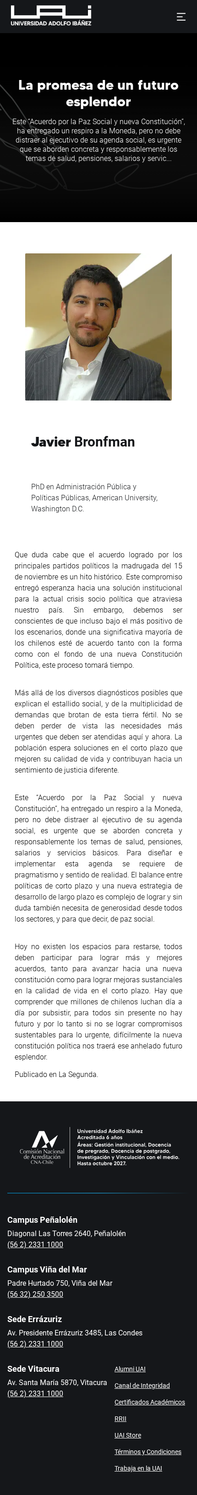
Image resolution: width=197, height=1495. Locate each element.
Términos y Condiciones (148, 1451)
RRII (120, 1418)
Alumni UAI (130, 1369)
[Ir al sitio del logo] (95, 16)
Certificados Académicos (150, 1402)
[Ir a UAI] (36, 16)
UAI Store (128, 1435)
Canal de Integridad (142, 1385)
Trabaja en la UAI (138, 1468)
